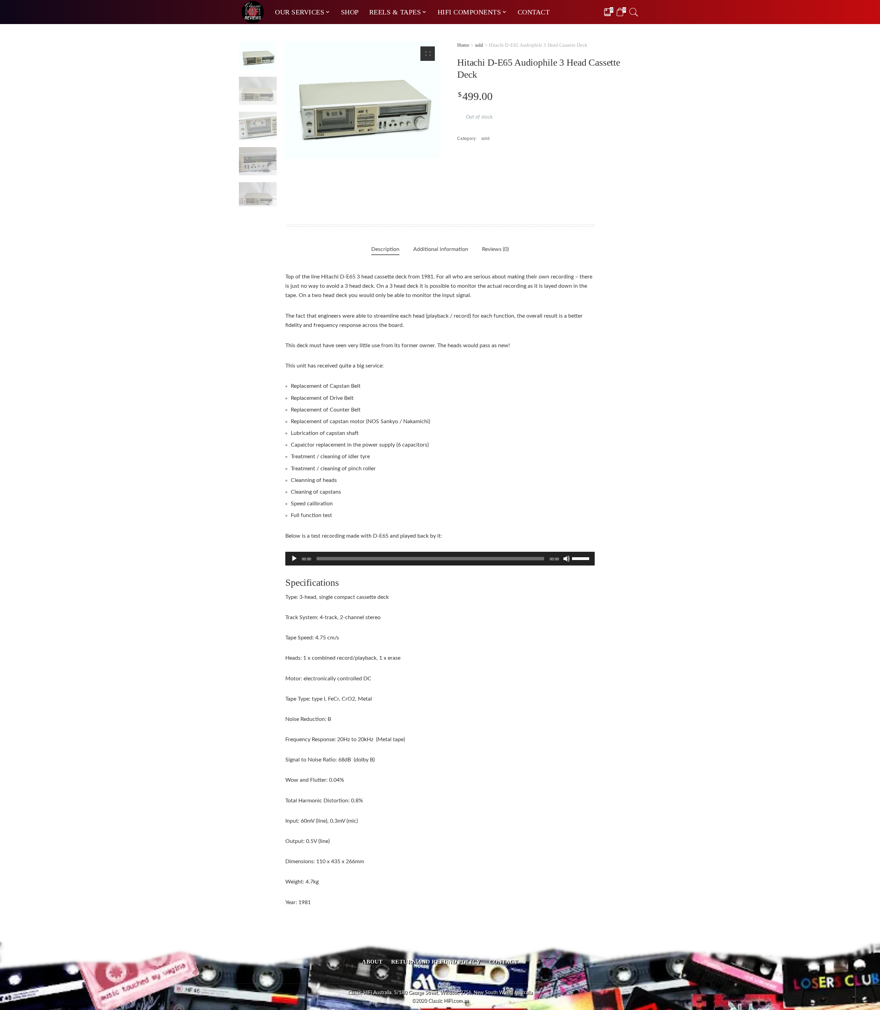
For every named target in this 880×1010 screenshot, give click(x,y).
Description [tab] (385, 249)
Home (463, 45)
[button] (427, 53)
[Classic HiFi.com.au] (253, 12)
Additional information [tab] (440, 249)
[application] (440, 559)
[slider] (581, 558)
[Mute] (566, 558)
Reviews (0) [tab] (495, 249)
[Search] (633, 12)
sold (479, 45)
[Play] (294, 558)
